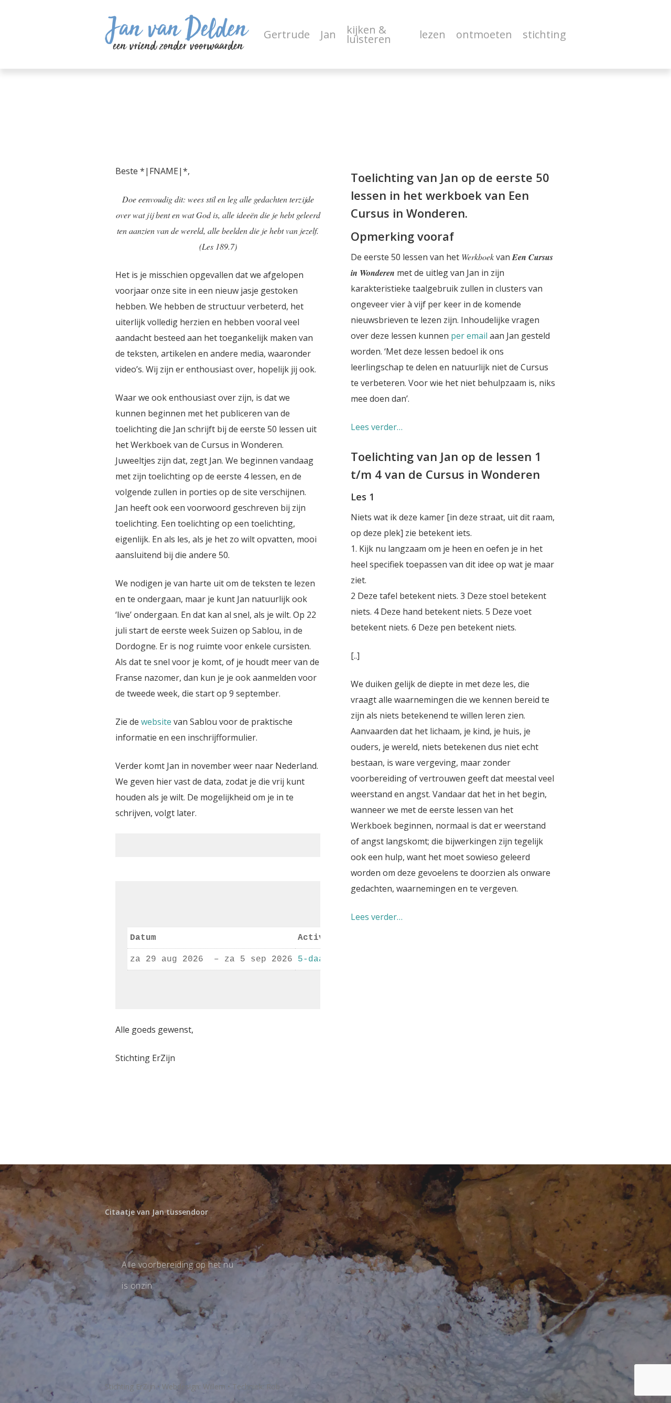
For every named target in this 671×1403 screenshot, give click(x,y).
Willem (214, 1386)
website (156, 721)
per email (469, 335)
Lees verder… (377, 427)
